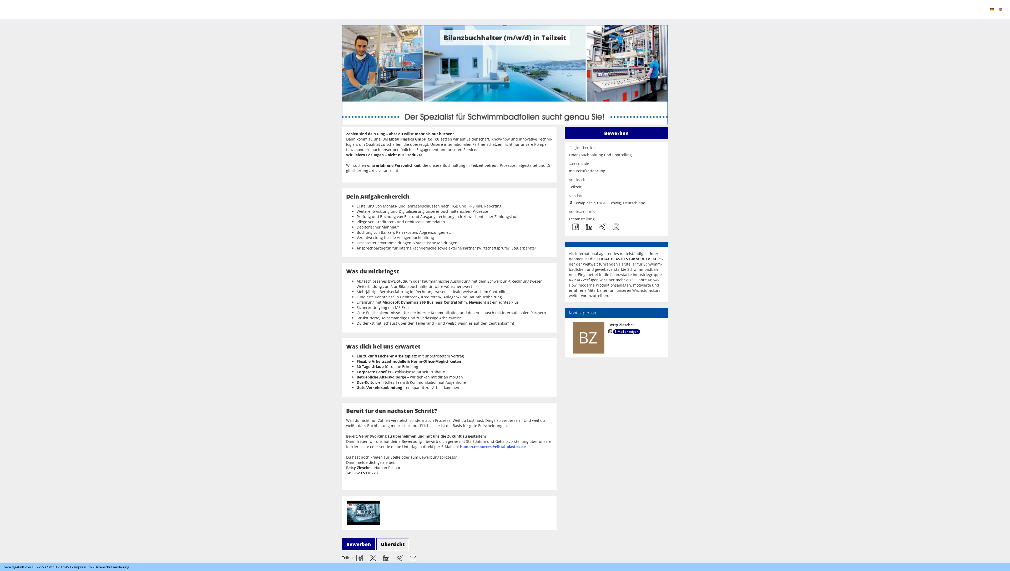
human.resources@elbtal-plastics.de (493, 446)
